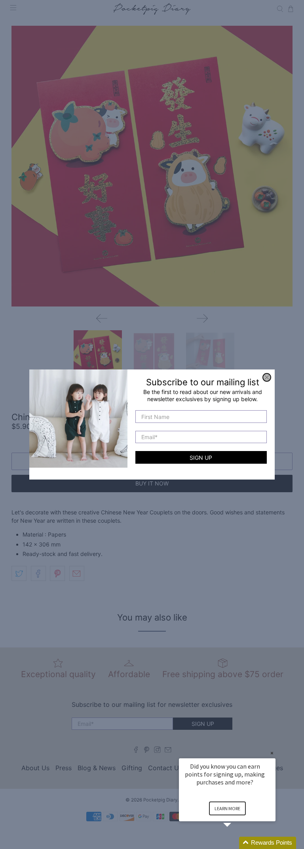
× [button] (272, 753)
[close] (267, 377)
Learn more (227, 808)
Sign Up (201, 457)
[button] (236, 843)
